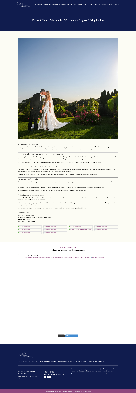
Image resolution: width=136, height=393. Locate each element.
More (115, 4)
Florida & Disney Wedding (85, 4)
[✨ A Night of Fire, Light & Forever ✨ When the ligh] (80, 312)
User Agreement (78, 391)
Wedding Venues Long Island (104, 4)
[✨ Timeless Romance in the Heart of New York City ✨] (55, 312)
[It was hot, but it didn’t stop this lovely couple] (30, 283)
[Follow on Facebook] (45, 377)
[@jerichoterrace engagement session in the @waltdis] (30, 268)
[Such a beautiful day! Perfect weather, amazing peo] (55, 297)
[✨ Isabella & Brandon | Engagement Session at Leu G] (55, 326)
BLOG (95, 362)
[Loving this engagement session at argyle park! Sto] (55, 283)
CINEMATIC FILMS (71, 4)
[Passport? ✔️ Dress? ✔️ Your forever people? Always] (30, 312)
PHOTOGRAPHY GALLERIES (59, 4)
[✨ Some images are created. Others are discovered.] (106, 312)
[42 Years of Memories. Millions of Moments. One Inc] (80, 283)
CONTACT (101, 362)
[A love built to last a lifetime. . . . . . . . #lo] (30, 297)
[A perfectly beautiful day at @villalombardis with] (30, 326)
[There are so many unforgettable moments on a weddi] (80, 297)
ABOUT (90, 362)
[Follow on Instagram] (48, 377)
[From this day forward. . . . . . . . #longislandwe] (106, 283)
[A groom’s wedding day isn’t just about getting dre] (80, 326)
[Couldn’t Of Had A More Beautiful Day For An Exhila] (106, 326)
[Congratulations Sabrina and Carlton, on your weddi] (80, 268)
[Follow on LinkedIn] (50, 377)
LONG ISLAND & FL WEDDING (43, 4)
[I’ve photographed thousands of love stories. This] (55, 268)
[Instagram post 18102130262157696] (106, 268)
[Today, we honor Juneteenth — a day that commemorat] (106, 297)
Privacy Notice (87, 391)
